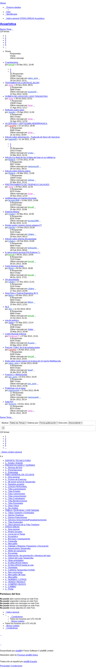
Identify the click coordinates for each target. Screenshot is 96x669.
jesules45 (32, 92)
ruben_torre (33, 78)
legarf (30, 370)
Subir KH (9, 402)
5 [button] (5, 45)
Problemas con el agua (15, 388)
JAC (10, 309)
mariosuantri (13, 390)
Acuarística (8, 24)
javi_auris (12, 377)
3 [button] (5, 40)
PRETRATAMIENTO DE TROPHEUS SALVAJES (27, 184)
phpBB (18, 651)
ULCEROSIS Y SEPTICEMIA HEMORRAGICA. (26, 123)
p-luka (30, 153)
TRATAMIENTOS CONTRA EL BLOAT (22, 83)
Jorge (10, 85)
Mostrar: (5, 423)
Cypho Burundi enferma (15, 334)
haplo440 (12, 139)
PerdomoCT (13, 336)
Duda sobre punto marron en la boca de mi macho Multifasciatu (33, 361)
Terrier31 (12, 404)
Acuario (31, 343)
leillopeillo (32, 248)
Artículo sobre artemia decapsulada (20, 239)
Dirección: (63, 423)
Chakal (11, 214)
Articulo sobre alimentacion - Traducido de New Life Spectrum (32, 137)
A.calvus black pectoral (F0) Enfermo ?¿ (22, 252)
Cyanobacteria (11, 62)
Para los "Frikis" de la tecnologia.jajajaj (22, 347)
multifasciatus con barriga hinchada (20, 198)
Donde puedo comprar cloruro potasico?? (23, 225)
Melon (11, 268)
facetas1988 (13, 200)
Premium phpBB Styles (27, 655)
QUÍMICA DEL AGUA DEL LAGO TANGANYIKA (26, 96)
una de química (12, 320)
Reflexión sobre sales (14, 110)
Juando (11, 112)
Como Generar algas (14, 266)
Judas (11, 322)
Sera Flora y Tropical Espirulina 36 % (21, 293)
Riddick (11, 160)
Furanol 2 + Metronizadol (16, 375)
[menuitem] (7, 12)
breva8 (11, 65)
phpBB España (30, 661)
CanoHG (12, 126)
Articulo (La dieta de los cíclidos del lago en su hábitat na (30, 157)
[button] (5, 47)
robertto (11, 227)
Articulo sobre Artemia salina (17, 171)
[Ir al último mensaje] (39, 78)
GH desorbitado (12, 280)
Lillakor (31, 234)
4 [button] (5, 42)
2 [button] (5, 38)
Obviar (3, 3)
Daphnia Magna (12, 212)
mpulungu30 (33, 166)
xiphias (31, 180)
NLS (7, 307)
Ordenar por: (33, 423)
